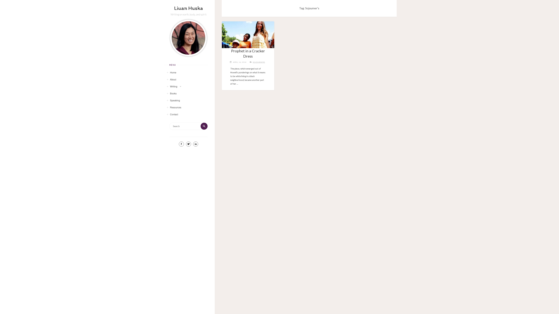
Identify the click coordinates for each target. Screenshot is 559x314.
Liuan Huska (188, 8)
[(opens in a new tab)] (248, 33)
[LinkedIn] (195, 144)
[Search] (204, 126)
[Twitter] (188, 144)
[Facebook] (181, 144)
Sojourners (259, 62)
